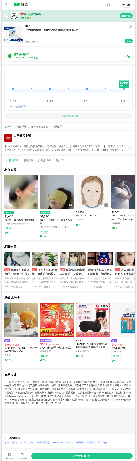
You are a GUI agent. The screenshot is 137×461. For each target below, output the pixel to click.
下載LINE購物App (13, 442)
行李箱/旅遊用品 (39, 126)
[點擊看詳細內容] (21, 192)
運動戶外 (21, 126)
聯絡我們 (102, 442)
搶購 (128, 40)
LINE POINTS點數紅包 (62, 442)
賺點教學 (80, 442)
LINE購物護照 (42, 442)
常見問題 (91, 442)
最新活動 (28, 442)
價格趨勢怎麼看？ (18, 106)
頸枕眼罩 (57, 126)
